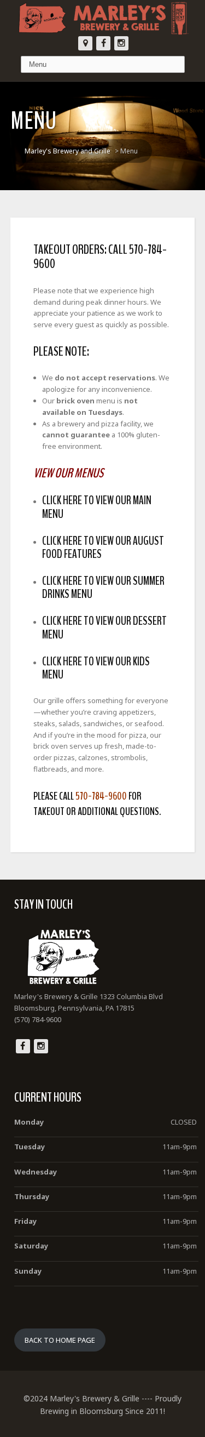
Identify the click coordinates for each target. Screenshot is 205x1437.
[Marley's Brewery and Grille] (102, 18)
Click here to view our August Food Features (103, 547)
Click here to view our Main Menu (96, 507)
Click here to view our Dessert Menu (104, 627)
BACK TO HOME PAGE (60, 1340)
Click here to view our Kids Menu (96, 668)
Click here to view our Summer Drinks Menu (103, 587)
